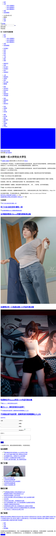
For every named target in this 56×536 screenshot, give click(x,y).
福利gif (8, 520)
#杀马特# (6, 499)
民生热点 (6, 90)
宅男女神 (31, 516)
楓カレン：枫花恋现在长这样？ (13, 407)
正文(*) (2, 433)
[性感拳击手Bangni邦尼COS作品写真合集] (28, 353)
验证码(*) (21, 430)
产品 (31, 518)
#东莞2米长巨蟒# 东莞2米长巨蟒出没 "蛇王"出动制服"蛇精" (19, 497)
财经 (5, 92)
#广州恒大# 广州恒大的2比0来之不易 (14, 509)
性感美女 (9, 516)
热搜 (5, 65)
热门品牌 (17, 518)
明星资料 (6, 76)
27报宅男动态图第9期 (9, 479)
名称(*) (21, 420)
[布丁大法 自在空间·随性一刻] (28, 203)
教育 (5, 101)
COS (5, 148)
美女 (5, 143)
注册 (5, 20)
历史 (5, 80)
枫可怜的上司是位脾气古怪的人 (9, 195)
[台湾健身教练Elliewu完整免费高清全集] (28, 210)
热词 (5, 50)
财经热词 (6, 93)
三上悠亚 (22, 518)
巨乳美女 (34, 518)
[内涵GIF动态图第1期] (29, 471)
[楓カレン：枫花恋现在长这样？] (28, 403)
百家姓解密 (6, 12)
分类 (5, 4)
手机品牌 (6, 95)
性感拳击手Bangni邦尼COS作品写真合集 (16, 400)
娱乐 (5, 58)
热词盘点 (6, 48)
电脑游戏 (6, 100)
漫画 (5, 125)
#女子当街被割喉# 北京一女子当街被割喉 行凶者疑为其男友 (19, 502)
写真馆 (5, 123)
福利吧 (10, 152)
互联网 (5, 108)
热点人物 (36, 516)
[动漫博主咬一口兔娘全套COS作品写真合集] (28, 260)
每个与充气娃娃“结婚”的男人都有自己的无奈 (15, 454)
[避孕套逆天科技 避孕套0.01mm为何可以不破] (29, 452)
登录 (5, 19)
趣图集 (5, 83)
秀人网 (12, 518)
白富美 (7, 160)
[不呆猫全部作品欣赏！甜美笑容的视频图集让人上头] (28, 410)
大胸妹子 (47, 518)
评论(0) (26, 160)
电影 (16, 520)
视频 (5, 60)
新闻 (5, 86)
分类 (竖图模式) (10, 7)
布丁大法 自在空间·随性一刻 (12, 207)
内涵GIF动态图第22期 (9, 484)
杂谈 (40, 516)
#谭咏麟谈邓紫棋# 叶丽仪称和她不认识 (14, 493)
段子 (5, 139)
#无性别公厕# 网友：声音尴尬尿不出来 (14, 500)
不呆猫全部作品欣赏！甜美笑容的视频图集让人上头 (21, 414)
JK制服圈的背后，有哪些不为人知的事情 (14, 456)
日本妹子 (51, 516)
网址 (20, 426)
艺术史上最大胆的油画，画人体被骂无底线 (15, 459)
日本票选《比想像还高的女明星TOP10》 (14, 457)
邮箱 (20, 423)
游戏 (5, 51)
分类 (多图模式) (10, 5)
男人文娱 (6, 82)
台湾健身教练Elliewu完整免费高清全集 (16, 214)
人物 (5, 57)
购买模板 (6, 528)
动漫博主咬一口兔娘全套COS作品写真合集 (17, 307)
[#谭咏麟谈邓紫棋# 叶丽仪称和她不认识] (29, 492)
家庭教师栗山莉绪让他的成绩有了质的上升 (12, 196)
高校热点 (6, 103)
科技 (5, 53)
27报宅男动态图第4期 (9, 483)
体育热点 (52, 518)
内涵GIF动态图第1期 (9, 477)
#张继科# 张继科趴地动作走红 (12, 504)
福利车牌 (12, 520)
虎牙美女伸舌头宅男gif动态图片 (12, 481)
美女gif (9, 518)
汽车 (5, 110)
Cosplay (5, 126)
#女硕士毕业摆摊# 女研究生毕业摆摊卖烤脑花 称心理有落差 (19, 507)
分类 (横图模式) (10, 9)
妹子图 (5, 116)
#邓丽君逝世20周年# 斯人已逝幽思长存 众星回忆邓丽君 (18, 506)
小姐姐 (43, 516)
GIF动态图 (3, 520)
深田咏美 (39, 518)
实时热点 (6, 88)
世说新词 (6, 72)
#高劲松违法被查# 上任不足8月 (12, 495)
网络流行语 (3, 516)
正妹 (43, 518)
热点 (5, 55)
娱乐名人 (27, 518)
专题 (5, 10)
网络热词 (6, 63)
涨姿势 (5, 78)
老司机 (5, 111)
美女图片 (6, 119)
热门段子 (6, 67)
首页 (5, 2)
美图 (5, 118)
